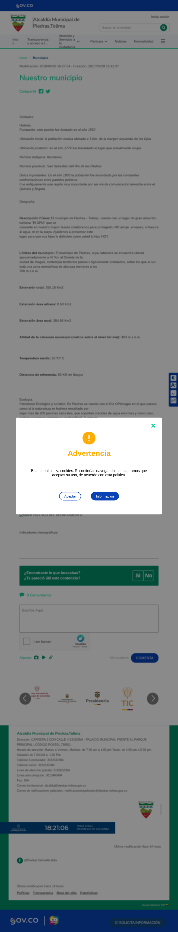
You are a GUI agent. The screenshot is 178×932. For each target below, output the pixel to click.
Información (105, 496)
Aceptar (70, 496)
